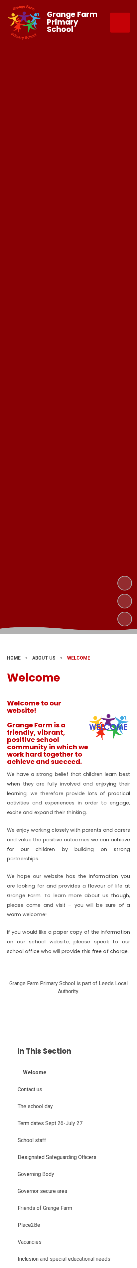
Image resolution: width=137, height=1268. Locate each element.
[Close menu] (120, 23)
